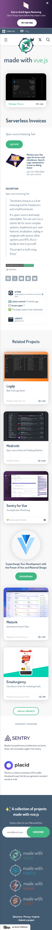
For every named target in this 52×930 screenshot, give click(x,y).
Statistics (12, 269)
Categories (6, 40)
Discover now (26, 576)
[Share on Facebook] (8, 278)
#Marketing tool (19, 697)
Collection (10, 31)
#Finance (20, 104)
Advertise (17, 916)
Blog (27, 31)
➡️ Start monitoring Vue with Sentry (35, 173)
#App (16, 401)
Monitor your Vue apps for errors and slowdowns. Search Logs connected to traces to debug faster (36, 161)
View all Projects (26, 711)
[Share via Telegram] (28, 278)
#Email (27, 697)
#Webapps (12, 104)
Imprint (35, 916)
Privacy (27, 916)
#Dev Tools (21, 401)
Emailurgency (16, 682)
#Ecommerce (23, 637)
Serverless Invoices (26, 120)
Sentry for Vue (16, 505)
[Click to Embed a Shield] (20, 265)
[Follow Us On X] (40, 40)
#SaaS (16, 637)
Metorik (11, 622)
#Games (16, 460)
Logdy (10, 386)
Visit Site (14, 144)
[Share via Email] (21, 278)
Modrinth (12, 446)
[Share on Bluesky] (34, 278)
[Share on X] (14, 278)
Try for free (27, 22)
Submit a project (26, 919)
